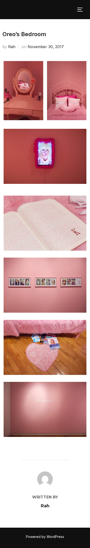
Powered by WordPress (45, 537)
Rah (11, 46)
